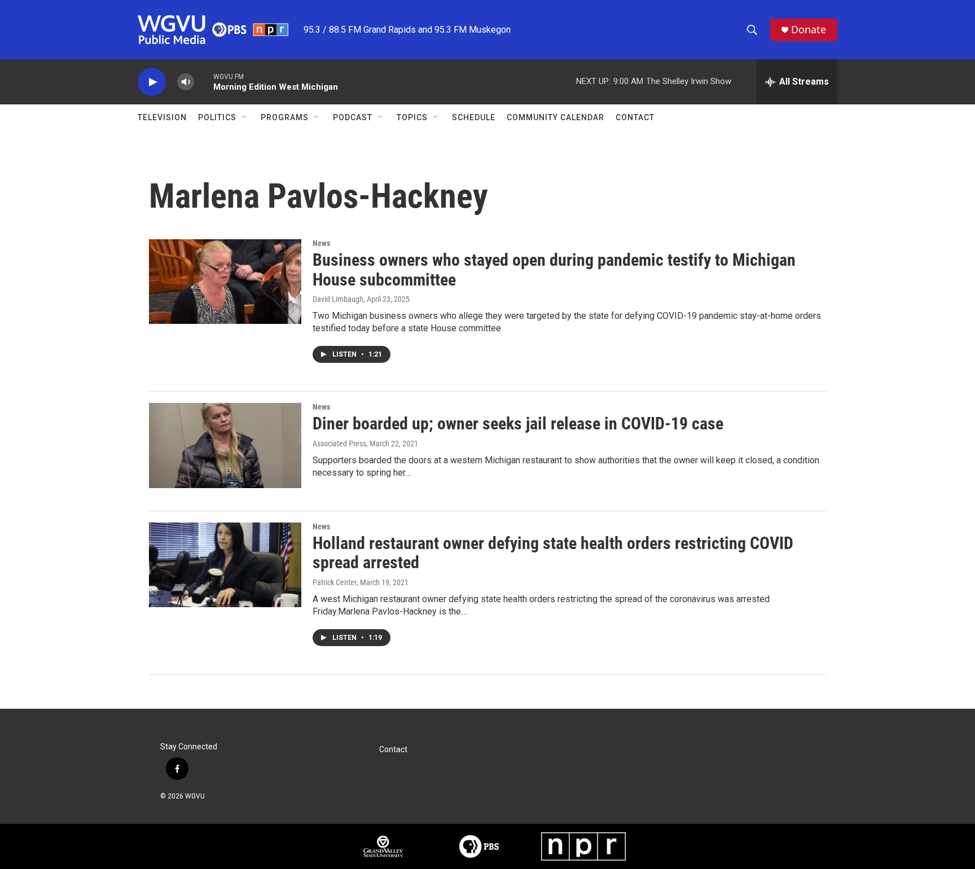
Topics (412, 117)
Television (162, 117)
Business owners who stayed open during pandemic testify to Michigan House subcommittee (554, 269)
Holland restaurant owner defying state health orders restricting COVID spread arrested (553, 553)
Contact (635, 117)
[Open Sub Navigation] (244, 117)
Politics (217, 117)
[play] (152, 82)
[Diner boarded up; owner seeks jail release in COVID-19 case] (225, 445)
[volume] (185, 82)
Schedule (473, 117)
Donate (808, 30)
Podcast (352, 117)
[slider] (203, 81)
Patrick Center (335, 582)
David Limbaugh (338, 299)
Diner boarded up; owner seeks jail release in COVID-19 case (518, 423)
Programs (285, 117)
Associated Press (339, 443)
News (321, 243)
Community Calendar (555, 117)
